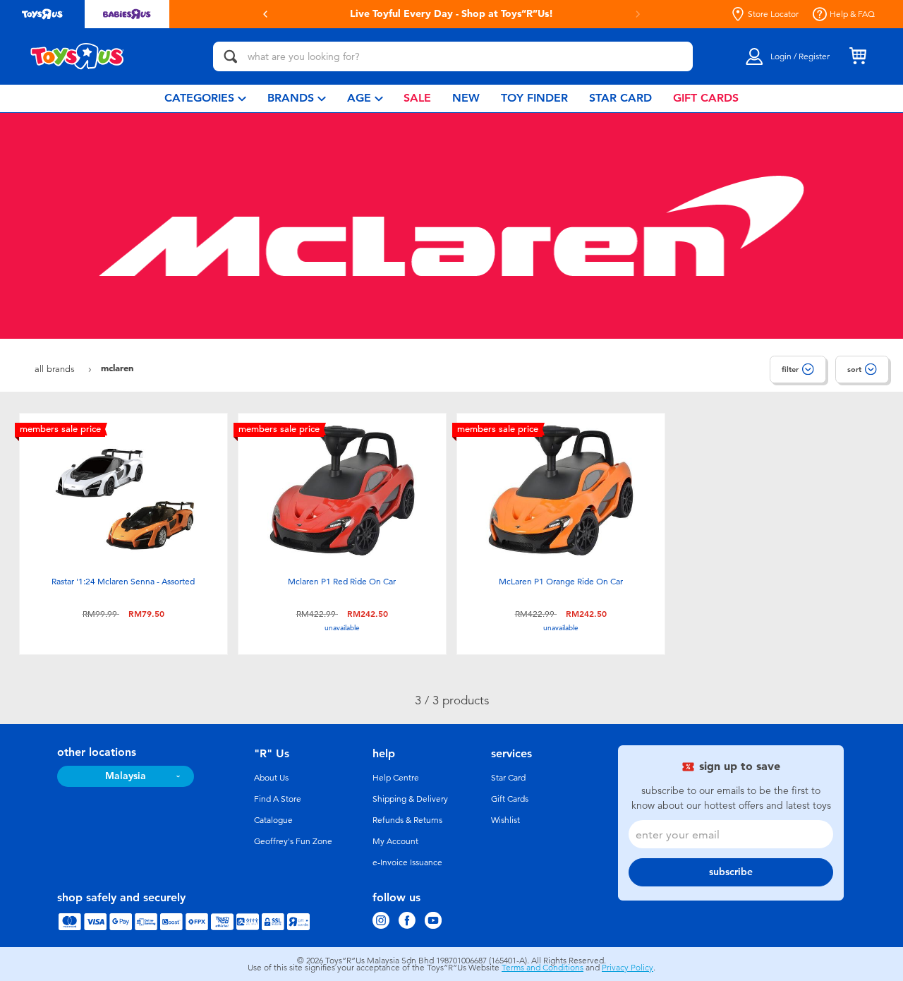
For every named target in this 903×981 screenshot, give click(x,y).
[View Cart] (858, 56)
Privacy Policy (627, 968)
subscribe (731, 872)
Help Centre (395, 778)
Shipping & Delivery (410, 799)
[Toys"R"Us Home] (77, 56)
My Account (395, 841)
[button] (265, 14)
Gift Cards (509, 799)
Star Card (508, 778)
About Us (271, 778)
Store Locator (773, 14)
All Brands (56, 369)
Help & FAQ (852, 14)
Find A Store (277, 799)
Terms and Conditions (542, 968)
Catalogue (273, 820)
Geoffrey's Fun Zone (293, 841)
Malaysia (125, 776)
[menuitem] (205, 98)
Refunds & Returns (407, 820)
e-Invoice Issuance (407, 862)
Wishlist (505, 820)
